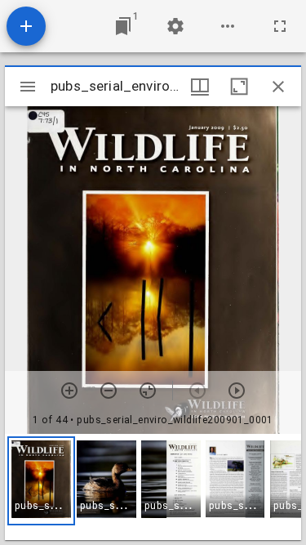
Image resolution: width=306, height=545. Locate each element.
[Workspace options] (227, 26)
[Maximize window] (239, 86)
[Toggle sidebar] (27, 86)
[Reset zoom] (147, 390)
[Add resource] (26, 26)
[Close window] (278, 86)
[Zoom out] (108, 390)
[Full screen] (279, 26)
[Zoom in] (69, 390)
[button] (41, 480)
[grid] (153, 487)
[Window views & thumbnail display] (200, 86)
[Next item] (236, 390)
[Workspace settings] (175, 26)
